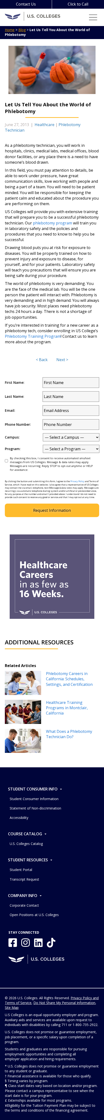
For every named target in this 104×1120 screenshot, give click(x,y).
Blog (22, 29)
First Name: (14, 382)
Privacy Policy (77, 481)
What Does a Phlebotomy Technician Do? (69, 734)
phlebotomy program (52, 223)
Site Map (12, 1007)
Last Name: (14, 396)
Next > (62, 359)
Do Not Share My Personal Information (64, 1002)
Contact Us (26, 4)
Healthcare (44, 124)
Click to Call (78, 4)
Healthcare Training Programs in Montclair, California (67, 708)
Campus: (12, 437)
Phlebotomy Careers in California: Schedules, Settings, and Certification (69, 679)
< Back (42, 359)
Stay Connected (23, 932)
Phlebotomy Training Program (33, 336)
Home (10, 29)
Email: (10, 410)
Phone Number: (18, 424)
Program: (13, 449)
